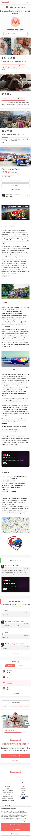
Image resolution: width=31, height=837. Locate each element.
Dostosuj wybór (15, 834)
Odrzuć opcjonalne (16, 829)
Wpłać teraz (9, 683)
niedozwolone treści (18, 706)
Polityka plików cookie (7, 798)
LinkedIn (18, 775)
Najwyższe (20, 665)
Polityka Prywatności (8, 790)
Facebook (2, 775)
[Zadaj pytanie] (27, 195)
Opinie (23, 786)
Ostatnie (10, 665)
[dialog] (15, 822)
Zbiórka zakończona (15, 181)
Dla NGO (23, 794)
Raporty (23, 788)
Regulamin (7, 788)
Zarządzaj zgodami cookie (8, 800)
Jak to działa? (15, 760)
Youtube (28, 775)
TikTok (23, 775)
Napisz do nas (26, 706)
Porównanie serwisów (8, 796)
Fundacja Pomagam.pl (23, 796)
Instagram (12, 775)
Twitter (7, 775)
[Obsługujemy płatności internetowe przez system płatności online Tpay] (23, 798)
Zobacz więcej (6, 575)
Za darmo (23, 790)
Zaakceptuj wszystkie (15, 825)
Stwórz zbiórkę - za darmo (15, 756)
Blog (23, 792)
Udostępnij (15, 185)
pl (25, 2)
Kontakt (8, 794)
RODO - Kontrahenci (8, 792)
